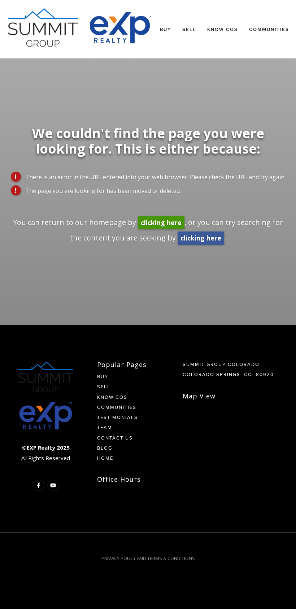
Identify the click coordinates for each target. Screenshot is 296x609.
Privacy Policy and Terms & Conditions (148, 558)
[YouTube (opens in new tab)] (53, 485)
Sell (189, 29)
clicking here (161, 222)
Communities (269, 29)
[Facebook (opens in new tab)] (38, 485)
